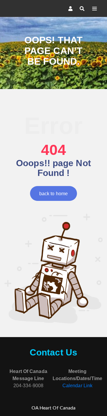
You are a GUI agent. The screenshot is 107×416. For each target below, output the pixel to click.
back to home (53, 193)
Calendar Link (77, 385)
